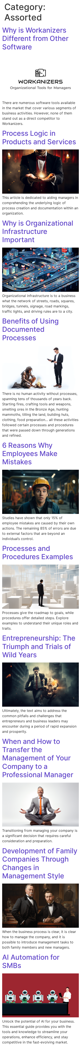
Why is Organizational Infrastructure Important (37, 231)
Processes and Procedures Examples (37, 552)
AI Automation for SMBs (30, 961)
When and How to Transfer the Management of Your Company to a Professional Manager (37, 758)
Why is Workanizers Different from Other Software (35, 38)
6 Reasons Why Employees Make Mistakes (29, 453)
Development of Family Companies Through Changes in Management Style (39, 863)
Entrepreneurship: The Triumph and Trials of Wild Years (38, 646)
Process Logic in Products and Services (39, 137)
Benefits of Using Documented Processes (30, 329)
